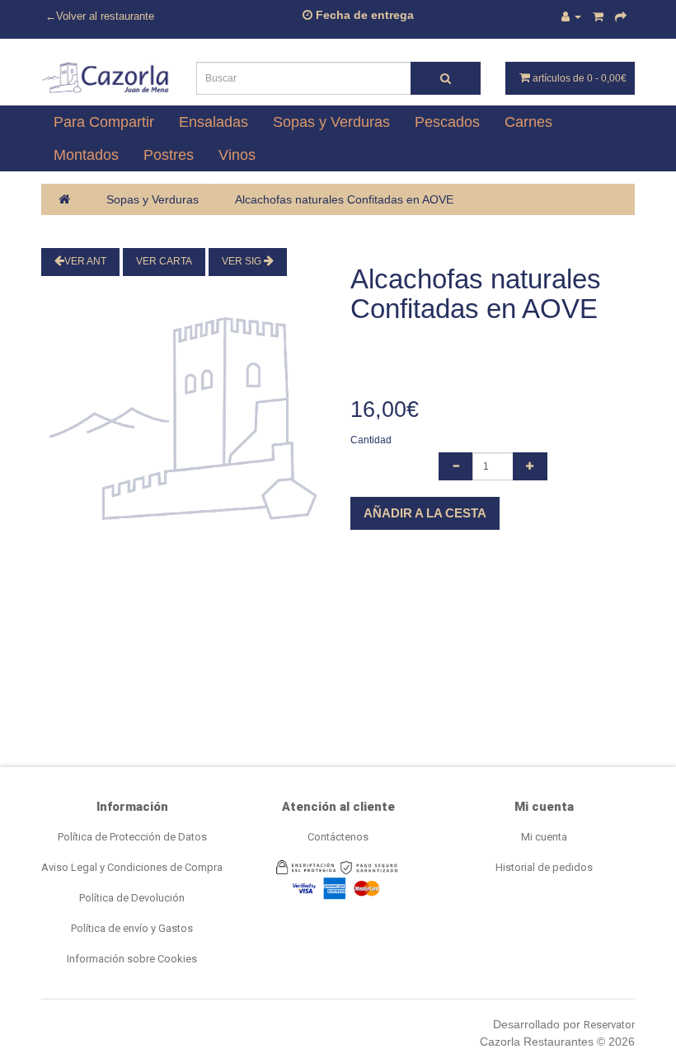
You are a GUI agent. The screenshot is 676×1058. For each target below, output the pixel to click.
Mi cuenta (544, 837)
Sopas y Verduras (152, 199)
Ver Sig (243, 261)
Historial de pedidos (544, 867)
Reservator (609, 1024)
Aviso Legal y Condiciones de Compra (132, 867)
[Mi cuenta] (571, 16)
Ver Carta (164, 261)
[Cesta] (598, 16)
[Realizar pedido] (621, 16)
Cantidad (371, 440)
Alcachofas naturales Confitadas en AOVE (344, 199)
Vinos (237, 155)
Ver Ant (85, 261)
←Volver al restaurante (99, 16)
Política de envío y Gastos (132, 928)
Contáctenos (338, 837)
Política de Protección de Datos (132, 837)
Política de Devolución (132, 898)
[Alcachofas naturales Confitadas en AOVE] (183, 422)
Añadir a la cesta (425, 513)
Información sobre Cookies (132, 959)
